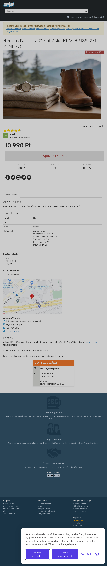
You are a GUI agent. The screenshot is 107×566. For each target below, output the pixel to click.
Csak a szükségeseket (65, 554)
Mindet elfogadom (37, 554)
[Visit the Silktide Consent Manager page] (97, 554)
